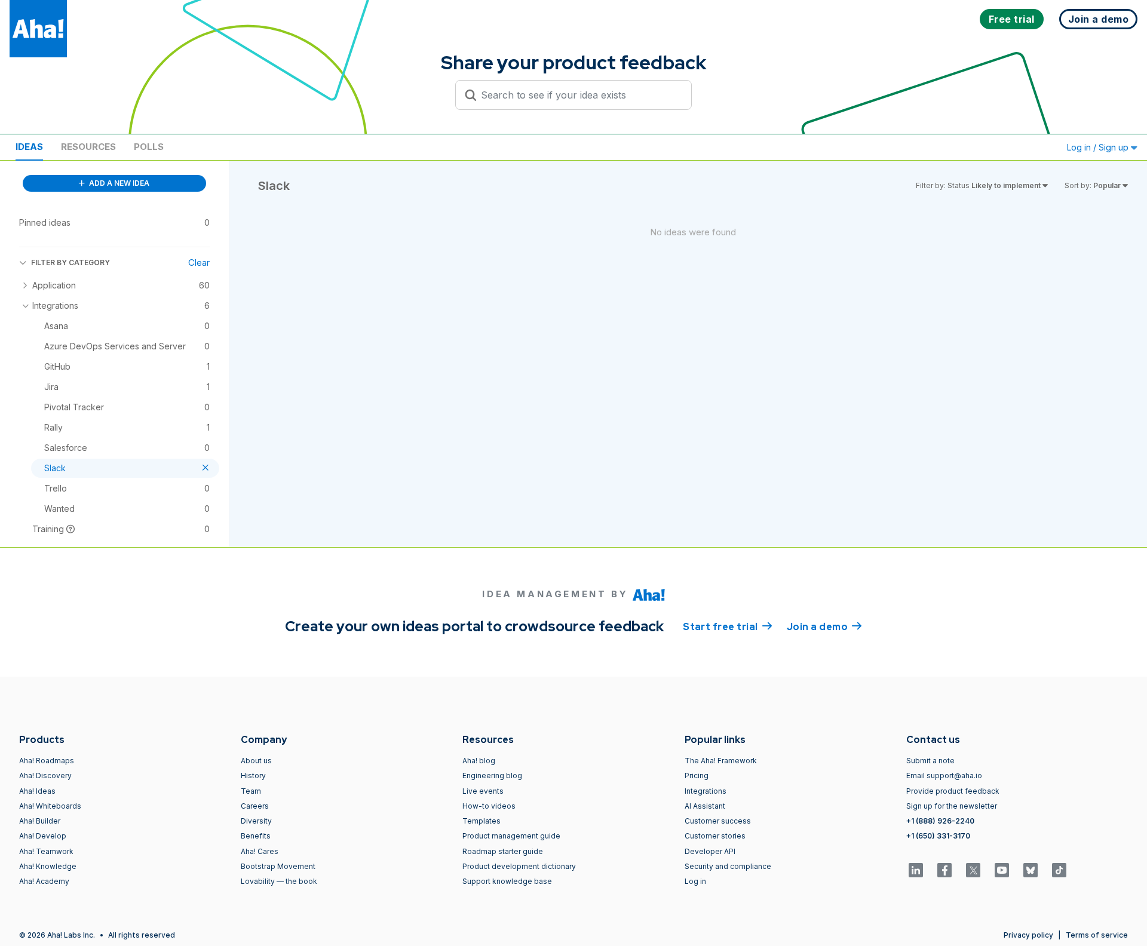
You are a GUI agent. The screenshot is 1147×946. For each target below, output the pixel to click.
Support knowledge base (507, 881)
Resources (88, 146)
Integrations (705, 791)
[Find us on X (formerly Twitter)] (973, 870)
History (253, 775)
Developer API (710, 851)
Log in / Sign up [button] (1099, 147)
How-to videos (489, 805)
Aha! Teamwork (46, 851)
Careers (255, 805)
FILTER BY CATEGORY (70, 262)
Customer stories (715, 835)
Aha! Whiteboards (50, 805)
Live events (483, 791)
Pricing (697, 775)
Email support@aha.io (944, 775)
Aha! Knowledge (47, 866)
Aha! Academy (44, 881)
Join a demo (824, 627)
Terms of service (1097, 934)
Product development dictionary (519, 866)
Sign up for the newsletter (951, 805)
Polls (149, 146)
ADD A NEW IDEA (118, 183)
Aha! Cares (259, 851)
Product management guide (511, 835)
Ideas (29, 146)
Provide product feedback (952, 791)
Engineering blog (492, 775)
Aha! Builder (39, 820)
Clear (199, 262)
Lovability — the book (279, 881)
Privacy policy (1028, 934)
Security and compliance (728, 866)
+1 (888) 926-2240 (940, 820)
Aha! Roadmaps (46, 760)
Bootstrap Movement (278, 866)
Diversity (256, 820)
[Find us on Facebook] (944, 870)
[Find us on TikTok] (1059, 870)
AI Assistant (705, 805)
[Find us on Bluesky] (1030, 870)
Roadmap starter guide (502, 851)
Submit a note (930, 760)
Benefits (256, 835)
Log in (695, 881)
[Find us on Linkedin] (915, 870)
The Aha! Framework (721, 760)
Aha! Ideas (37, 791)
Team (251, 791)
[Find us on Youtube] (1001, 870)
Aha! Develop (42, 835)
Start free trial (727, 627)
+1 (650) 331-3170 (938, 835)
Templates (481, 820)
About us (256, 760)
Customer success (718, 820)
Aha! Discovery (45, 775)
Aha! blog (478, 760)
